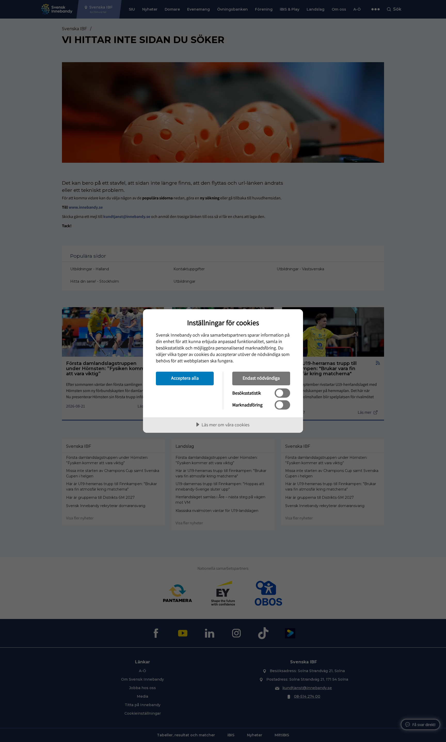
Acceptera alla (185, 378)
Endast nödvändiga (261, 378)
